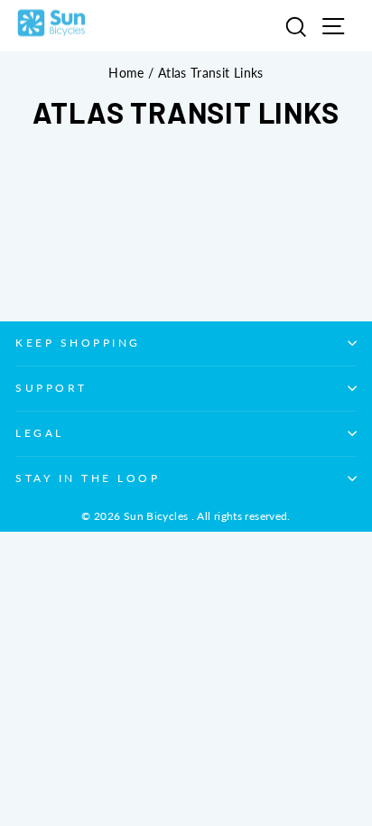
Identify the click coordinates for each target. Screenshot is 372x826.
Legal (39, 433)
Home (126, 73)
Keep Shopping (78, 342)
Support (51, 387)
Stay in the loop (88, 478)
